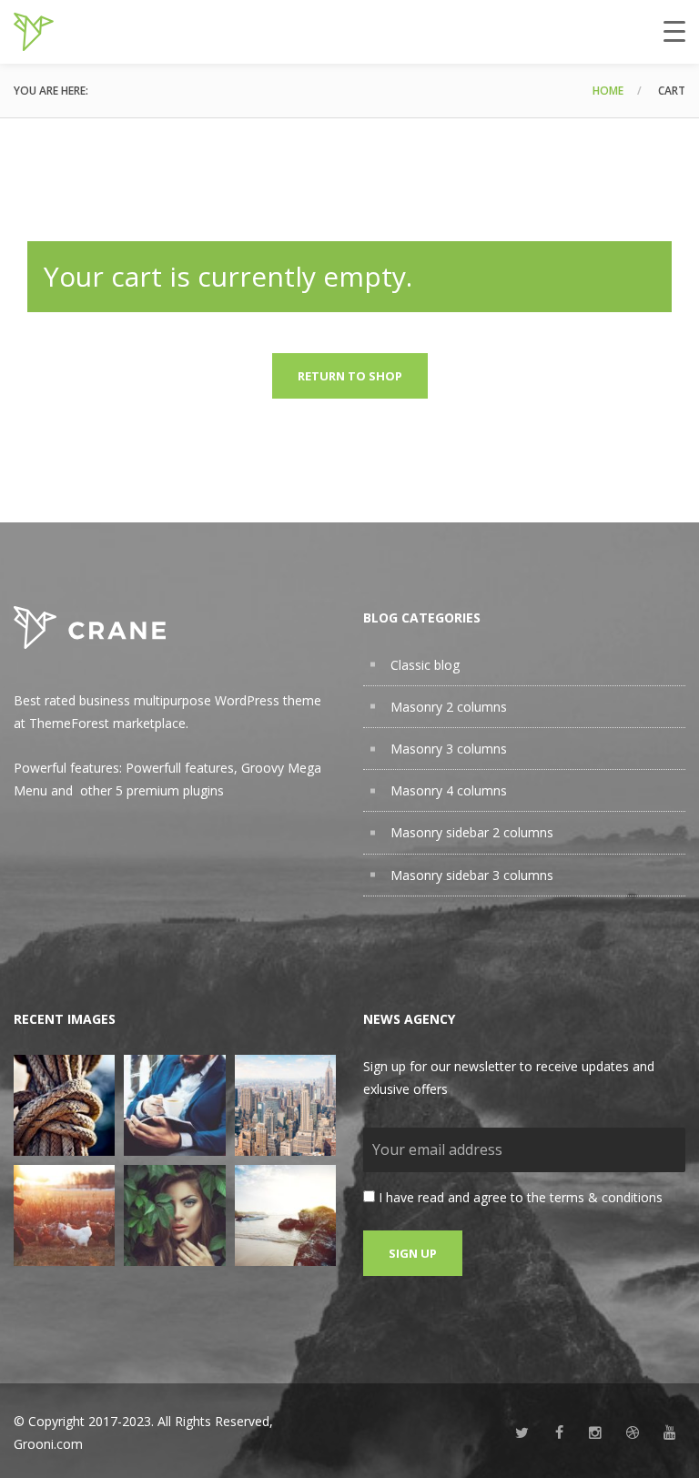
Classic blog (425, 664)
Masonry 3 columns (448, 748)
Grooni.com (48, 1444)
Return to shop (350, 376)
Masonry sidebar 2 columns (471, 832)
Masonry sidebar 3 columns (471, 875)
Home (608, 90)
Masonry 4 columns (448, 790)
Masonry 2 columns (448, 706)
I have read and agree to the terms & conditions (521, 1197)
